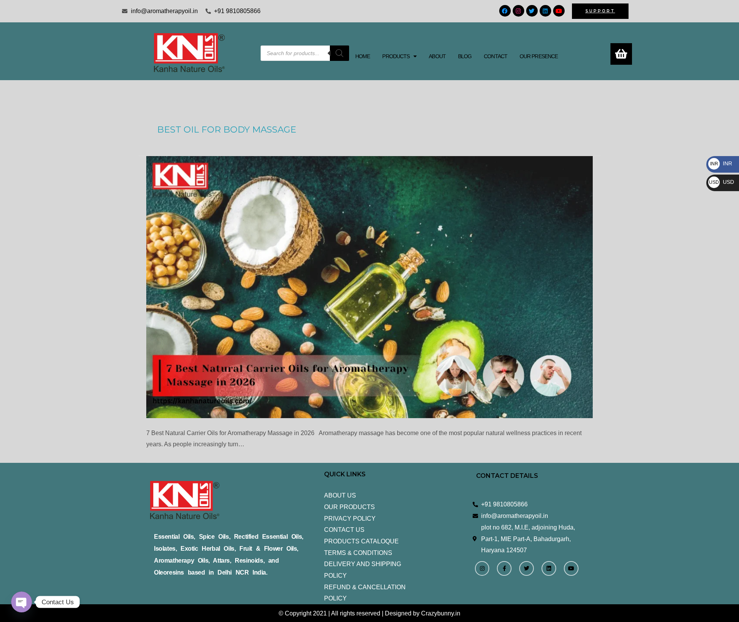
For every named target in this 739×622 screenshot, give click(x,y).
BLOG (464, 56)
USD (721, 182)
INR (721, 163)
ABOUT (437, 56)
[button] (399, 56)
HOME (362, 56)
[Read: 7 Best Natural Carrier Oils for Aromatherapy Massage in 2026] (369, 287)
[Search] (339, 53)
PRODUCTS (396, 56)
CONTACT (495, 56)
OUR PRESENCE (539, 56)
